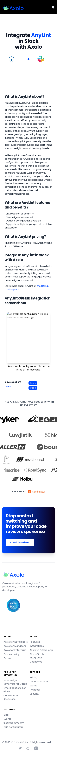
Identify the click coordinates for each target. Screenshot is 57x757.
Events (7, 719)
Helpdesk (35, 689)
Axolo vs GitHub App (41, 650)
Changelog (36, 661)
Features (35, 642)
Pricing (33, 677)
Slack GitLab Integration (37, 655)
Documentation (39, 681)
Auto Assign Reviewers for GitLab (15, 682)
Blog (6, 714)
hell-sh (8, 386)
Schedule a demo (20, 542)
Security (34, 693)
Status (33, 685)
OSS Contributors (13, 727)
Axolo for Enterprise (15, 650)
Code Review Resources (11, 697)
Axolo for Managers (15, 646)
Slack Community (14, 723)
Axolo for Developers (16, 642)
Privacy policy (11, 654)
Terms (7, 658)
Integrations (37, 646)
